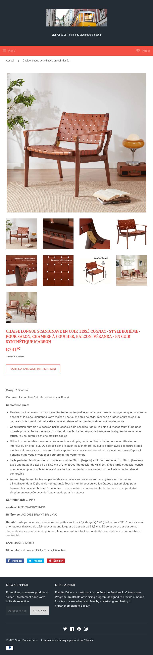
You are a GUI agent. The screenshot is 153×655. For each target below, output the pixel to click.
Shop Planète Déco (26, 640)
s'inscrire (39, 610)
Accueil (10, 60)
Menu (11, 50)
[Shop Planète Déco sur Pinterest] (79, 629)
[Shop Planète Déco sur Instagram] (86, 629)
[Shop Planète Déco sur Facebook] (72, 629)
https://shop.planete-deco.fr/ (72, 605)
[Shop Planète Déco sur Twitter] (65, 629)
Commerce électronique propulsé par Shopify (67, 640)
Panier (145, 50)
